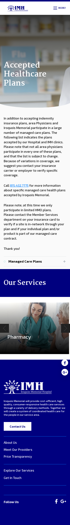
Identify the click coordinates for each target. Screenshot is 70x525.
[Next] (65, 328)
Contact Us (17, 426)
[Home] (28, 387)
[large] (56, 501)
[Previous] (4, 328)
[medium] (64, 362)
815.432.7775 (19, 185)
